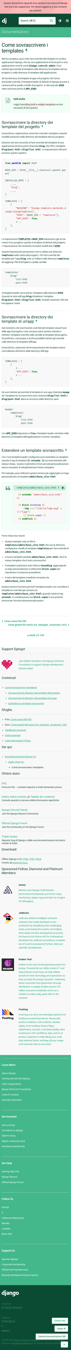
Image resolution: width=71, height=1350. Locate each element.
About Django (9, 1073)
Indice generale (12, 735)
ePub (38, 859)
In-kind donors (12, 1308)
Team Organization (11, 1084)
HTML (25, 859)
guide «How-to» (16, 762)
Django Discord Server (15, 809)
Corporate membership (13, 1264)
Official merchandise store (15, 1269)
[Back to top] (64, 1344)
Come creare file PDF (15, 621)
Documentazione (15, 31)
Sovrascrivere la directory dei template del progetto (34, 693)
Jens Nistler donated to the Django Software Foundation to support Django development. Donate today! (41, 665)
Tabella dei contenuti (15, 730)
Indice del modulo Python (18, 740)
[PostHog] (8, 1019)
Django (4, 21)
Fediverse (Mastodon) (13, 1218)
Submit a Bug (8, 1135)
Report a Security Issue (13, 1141)
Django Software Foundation (16, 1089)
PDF (32, 859)
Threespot (9, 1321)
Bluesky (6, 1223)
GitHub (5, 1207)
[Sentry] (8, 894)
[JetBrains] (8, 923)
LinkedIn (6, 1228)
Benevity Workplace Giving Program (20, 1275)
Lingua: (61, 1328)
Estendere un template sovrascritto (26, 703)
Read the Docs (20, 862)
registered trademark (21, 1343)
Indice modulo (18, 796)
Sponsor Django (10, 1259)
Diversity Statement (12, 1100)
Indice (5, 796)
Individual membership (13, 1146)
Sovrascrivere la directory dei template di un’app (32, 698)
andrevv (9, 1331)
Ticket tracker (9, 836)
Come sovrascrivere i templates (21, 687)
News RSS (7, 1234)
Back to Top (36, 635)
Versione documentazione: (51, 1336)
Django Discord (9, 1176)
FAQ (4, 783)
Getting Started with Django (16, 1078)
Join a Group (8, 1125)
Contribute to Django (12, 1130)
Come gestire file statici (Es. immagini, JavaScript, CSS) (37, 624)
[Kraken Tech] (8, 970)
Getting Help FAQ (10, 1171)
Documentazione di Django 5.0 (20, 756)
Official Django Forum (14, 823)
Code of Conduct (10, 1094)
